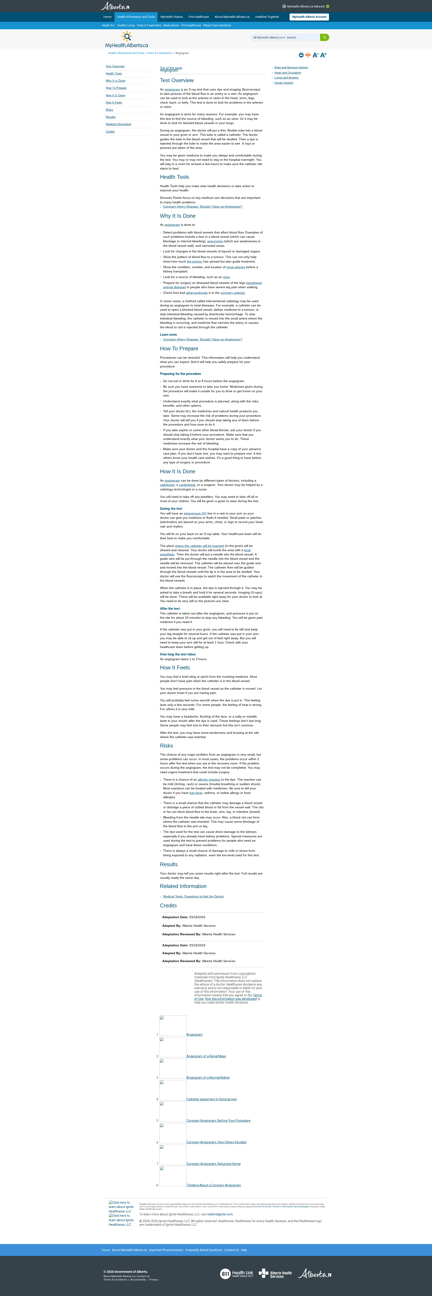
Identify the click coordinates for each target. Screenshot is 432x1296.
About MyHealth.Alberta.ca (232, 16)
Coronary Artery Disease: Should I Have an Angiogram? (202, 206)
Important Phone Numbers (166, 1250)
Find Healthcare (199, 16)
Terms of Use (264, 1206)
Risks (109, 109)
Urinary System (283, 82)
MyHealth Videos (172, 16)
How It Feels (114, 102)
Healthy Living (126, 25)
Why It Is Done (115, 80)
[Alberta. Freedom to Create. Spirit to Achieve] (311, 1276)
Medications (171, 25)
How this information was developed (231, 999)
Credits (110, 131)
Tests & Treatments (149, 25)
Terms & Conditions (115, 1279)
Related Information (118, 124)
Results (111, 117)
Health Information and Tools (136, 16)
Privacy (154, 1279)
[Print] (308, 55)
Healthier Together (267, 16)
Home (107, 16)
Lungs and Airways (286, 77)
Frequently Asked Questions (203, 1250)
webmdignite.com (220, 1214)
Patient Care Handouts (217, 25)
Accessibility (138, 1279)
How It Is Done (115, 95)
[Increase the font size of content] (323, 55)
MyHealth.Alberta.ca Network (306, 6)
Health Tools (114, 73)
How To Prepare (116, 88)
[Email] (301, 55)
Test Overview (115, 66)
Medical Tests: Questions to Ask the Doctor (193, 896)
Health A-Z (108, 25)
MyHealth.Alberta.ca (126, 39)
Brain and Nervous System (291, 67)
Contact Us (231, 1250)
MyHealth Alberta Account (309, 16)
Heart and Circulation (287, 72)
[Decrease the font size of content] (316, 55)
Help (244, 1250)
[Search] (324, 37)
